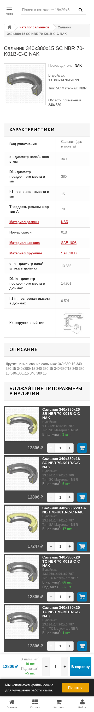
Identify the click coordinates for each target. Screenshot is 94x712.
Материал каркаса (24, 243)
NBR (64, 222)
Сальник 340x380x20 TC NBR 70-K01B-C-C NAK (61, 561)
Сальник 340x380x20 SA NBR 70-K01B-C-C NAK (64, 510)
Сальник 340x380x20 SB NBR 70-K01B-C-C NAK (61, 413)
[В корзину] (82, 448)
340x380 (54, 105)
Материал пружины (25, 253)
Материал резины (24, 222)
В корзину (80, 667)
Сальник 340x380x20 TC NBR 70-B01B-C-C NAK (61, 611)
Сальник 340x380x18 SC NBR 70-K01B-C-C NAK (61, 463)
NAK (78, 65)
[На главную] (9, 27)
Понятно (75, 688)
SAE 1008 (69, 243)
